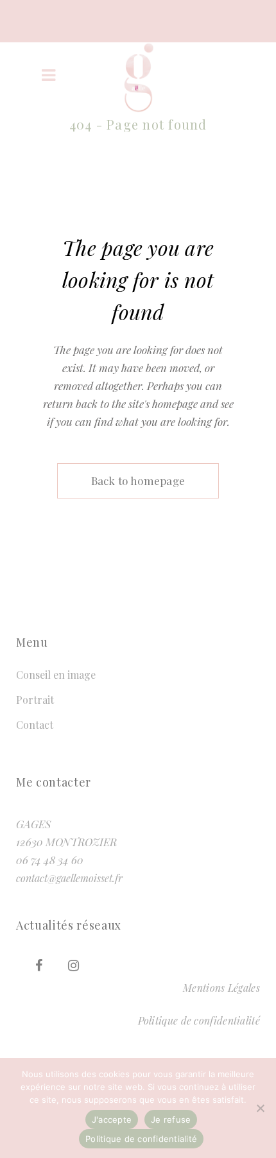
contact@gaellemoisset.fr (69, 878)
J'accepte (112, 1119)
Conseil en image (56, 674)
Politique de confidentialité (199, 1020)
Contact (34, 724)
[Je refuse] (260, 1108)
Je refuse (171, 1119)
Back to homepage (138, 480)
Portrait (35, 699)
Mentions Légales (221, 987)
